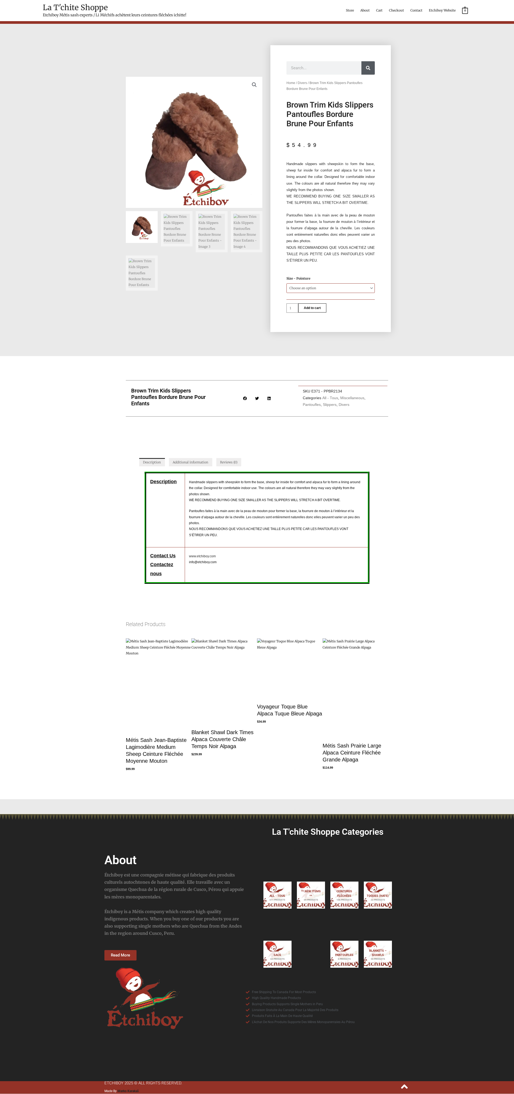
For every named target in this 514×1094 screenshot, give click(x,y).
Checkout (396, 10)
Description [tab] (152, 462)
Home (290, 83)
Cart (379, 10)
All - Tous (330, 398)
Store (350, 10)
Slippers (330, 405)
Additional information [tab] (190, 462)
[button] (254, 85)
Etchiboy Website (442, 10)
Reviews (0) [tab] (228, 462)
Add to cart (312, 308)
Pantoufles (312, 405)
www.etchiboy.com (202, 556)
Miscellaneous (352, 398)
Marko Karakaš (128, 1091)
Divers (302, 83)
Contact (416, 10)
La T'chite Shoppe (75, 7)
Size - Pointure (298, 278)
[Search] (368, 68)
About (365, 10)
